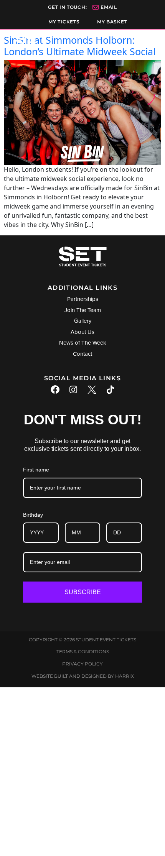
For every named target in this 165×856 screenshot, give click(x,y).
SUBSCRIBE (82, 592)
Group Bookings (82, 768)
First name (36, 470)
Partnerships (82, 789)
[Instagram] (73, 389)
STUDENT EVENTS (82, 747)
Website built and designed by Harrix (82, 676)
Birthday (33, 515)
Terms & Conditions (82, 651)
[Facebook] (55, 389)
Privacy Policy (82, 664)
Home (82, 725)
